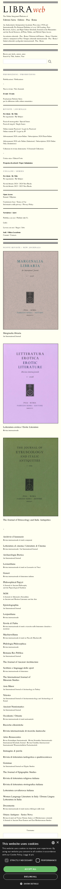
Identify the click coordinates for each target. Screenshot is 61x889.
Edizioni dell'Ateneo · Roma (40, 36)
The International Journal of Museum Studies (16, 678)
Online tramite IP (9, 131)
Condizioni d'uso (9, 202)
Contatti (6, 235)
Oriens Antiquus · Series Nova (18, 814)
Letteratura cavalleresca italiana (18, 790)
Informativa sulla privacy (12, 204)
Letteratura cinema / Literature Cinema (24, 545)
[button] (30, 883)
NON (5, 593)
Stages (18, 227)
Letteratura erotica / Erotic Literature (20, 426)
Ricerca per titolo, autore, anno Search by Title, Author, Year (14, 55)
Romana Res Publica (13, 652)
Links (5, 222)
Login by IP (21, 131)
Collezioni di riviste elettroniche (14, 148)
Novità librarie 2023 (10, 186)
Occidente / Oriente (12, 715)
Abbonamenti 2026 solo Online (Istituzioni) (19, 141)
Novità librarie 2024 (10, 183)
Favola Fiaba (10, 623)
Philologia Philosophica (14, 643)
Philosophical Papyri (13, 582)
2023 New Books (25, 186)
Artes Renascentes (12, 736)
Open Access (46, 32)
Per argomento (8, 116)
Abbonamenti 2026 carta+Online (15, 136)
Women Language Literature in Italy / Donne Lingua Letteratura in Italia (28, 798)
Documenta (8, 805)
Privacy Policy (28, 204)
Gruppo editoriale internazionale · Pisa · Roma (40, 38)
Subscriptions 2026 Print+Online (40, 136)
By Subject (19, 116)
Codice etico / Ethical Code (13, 158)
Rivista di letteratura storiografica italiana (23, 784)
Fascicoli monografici (11, 121)
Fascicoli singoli (9, 124)
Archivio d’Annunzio (13, 536)
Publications (18, 79)
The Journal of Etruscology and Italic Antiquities (27, 519)
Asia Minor (8, 686)
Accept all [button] (30, 869)
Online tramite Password (12, 129)
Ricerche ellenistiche (13, 724)
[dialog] (30, 864)
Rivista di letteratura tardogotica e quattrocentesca (27, 756)
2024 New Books (25, 183)
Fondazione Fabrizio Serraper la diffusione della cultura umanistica (17, 100)
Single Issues (20, 124)
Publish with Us (22, 218)
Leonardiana (9, 563)
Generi (6, 572)
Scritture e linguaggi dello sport (18, 667)
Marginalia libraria (12, 333)
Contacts (13, 235)
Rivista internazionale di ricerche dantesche (24, 730)
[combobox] (53, 842)
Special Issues (25, 121)
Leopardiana (9, 614)
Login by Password (29, 129)
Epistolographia (10, 604)
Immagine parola (12, 750)
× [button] (57, 842)
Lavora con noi (8, 227)
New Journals (19, 89)
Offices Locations (14, 232)
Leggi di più (28, 854)
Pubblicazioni (8, 79)
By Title (15, 114)
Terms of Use (21, 202)
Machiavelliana (10, 634)
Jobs (23, 227)
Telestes (7, 695)
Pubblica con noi (9, 218)
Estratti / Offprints (9, 195)
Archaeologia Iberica (13, 554)
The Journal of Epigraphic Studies (19, 772)
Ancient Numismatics (13, 706)
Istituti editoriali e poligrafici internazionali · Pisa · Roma (23, 41)
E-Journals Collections (36, 148)
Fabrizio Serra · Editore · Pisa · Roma (20, 19)
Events (11, 94)
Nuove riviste (8, 89)
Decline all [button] (30, 876)
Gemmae (7, 762)
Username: (30, 830)
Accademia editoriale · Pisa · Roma (15, 36)
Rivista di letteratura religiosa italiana (21, 778)
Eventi (5, 94)
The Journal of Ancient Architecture (20, 661)
